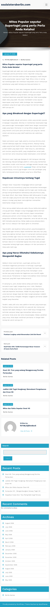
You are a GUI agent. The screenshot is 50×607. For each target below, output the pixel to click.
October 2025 (10, 561)
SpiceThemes (42, 604)
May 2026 (8, 534)
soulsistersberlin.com (15, 4)
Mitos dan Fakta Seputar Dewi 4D (16, 408)
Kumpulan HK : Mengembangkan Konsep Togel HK (22, 491)
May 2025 (8, 580)
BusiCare (33, 604)
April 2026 (8, 538)
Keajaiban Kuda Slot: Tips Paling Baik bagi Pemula (23, 495)
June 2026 (8, 531)
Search (5, 446)
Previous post (8, 332)
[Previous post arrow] (45, 333)
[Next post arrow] (45, 346)
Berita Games (25, 60)
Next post (7, 344)
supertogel (27, 167)
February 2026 (10, 546)
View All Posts (25, 431)
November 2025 (10, 557)
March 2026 (9, 542)
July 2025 (8, 572)
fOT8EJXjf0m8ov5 (11, 60)
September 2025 (11, 565)
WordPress (20, 604)
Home (5, 32)
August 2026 (9, 523)
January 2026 (10, 550)
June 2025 (8, 576)
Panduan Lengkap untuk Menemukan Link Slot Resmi (22, 334)
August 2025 (9, 569)
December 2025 (11, 553)
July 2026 (8, 527)
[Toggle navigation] (46, 5)
